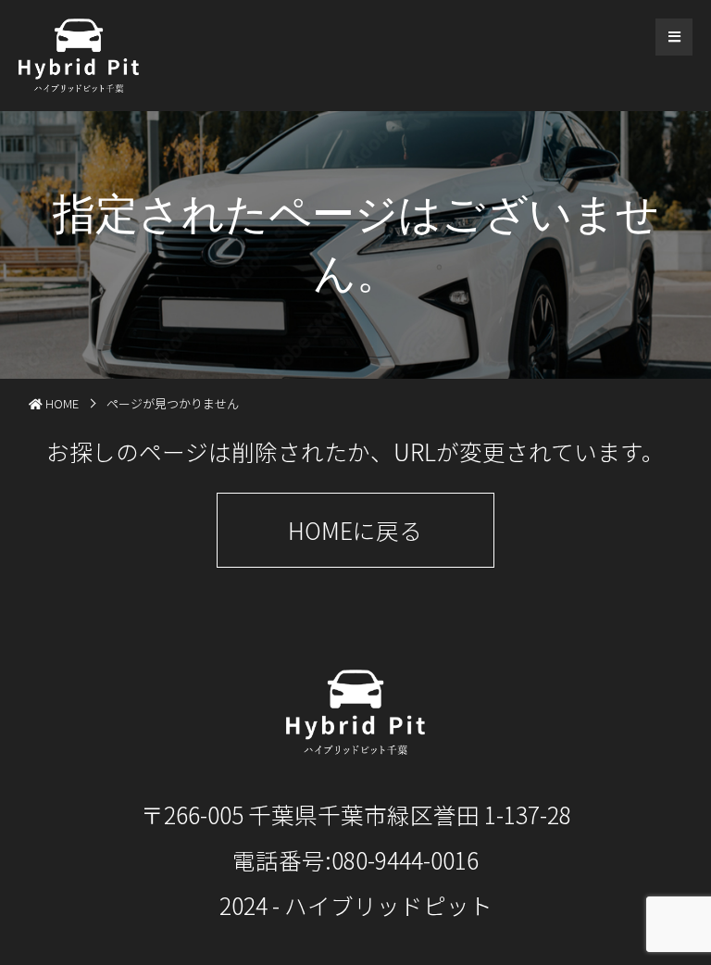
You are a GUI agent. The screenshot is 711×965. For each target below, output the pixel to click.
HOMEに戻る (355, 529)
